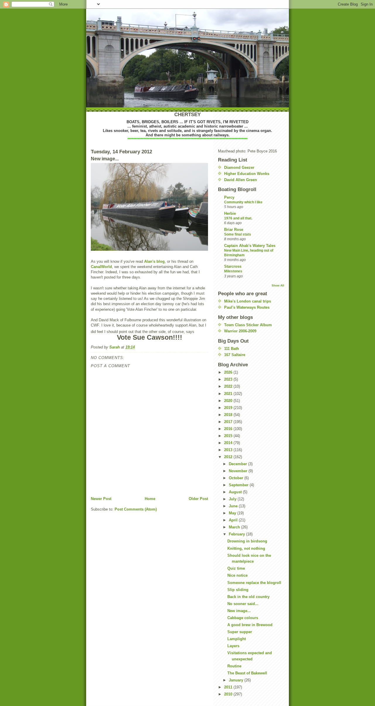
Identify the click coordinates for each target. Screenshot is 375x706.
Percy (229, 197)
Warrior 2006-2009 (240, 331)
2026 (228, 372)
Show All (278, 285)
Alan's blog (154, 261)
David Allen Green (240, 180)
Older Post (198, 499)
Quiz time (236, 568)
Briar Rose (233, 229)
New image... (239, 611)
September (239, 485)
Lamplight (236, 639)
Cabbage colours (242, 618)
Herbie (230, 213)
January (236, 680)
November (238, 471)
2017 (228, 422)
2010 (228, 694)
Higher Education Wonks (246, 173)
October (236, 478)
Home (150, 499)
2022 (228, 386)
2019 (228, 408)
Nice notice (237, 575)
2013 (228, 450)
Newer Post (101, 499)
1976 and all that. (238, 218)
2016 (228, 429)
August (236, 492)
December (238, 464)
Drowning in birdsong (247, 541)
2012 (228, 457)
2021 (228, 393)
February (237, 534)
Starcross (232, 266)
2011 (228, 687)
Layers (233, 646)
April (234, 520)
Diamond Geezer (239, 167)
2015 (228, 436)
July (233, 499)
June (234, 506)
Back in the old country (248, 597)
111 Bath (231, 348)
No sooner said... (242, 604)
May (233, 513)
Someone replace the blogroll (254, 582)
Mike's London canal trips (247, 301)
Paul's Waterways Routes (247, 307)
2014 (228, 443)
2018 (228, 415)
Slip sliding (237, 590)
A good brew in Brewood (249, 625)
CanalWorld (101, 266)
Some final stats (237, 234)
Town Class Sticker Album (248, 325)
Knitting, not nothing (246, 548)
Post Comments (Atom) (136, 509)
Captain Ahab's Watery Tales (249, 245)
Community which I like (243, 202)
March (235, 527)
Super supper (239, 632)
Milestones (233, 271)
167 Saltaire (234, 355)
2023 (228, 379)
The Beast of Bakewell (247, 673)
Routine (234, 666)
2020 (228, 400)
